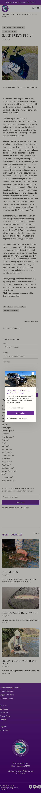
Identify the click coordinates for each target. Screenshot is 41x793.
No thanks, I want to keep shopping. (17, 418)
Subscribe (20, 413)
